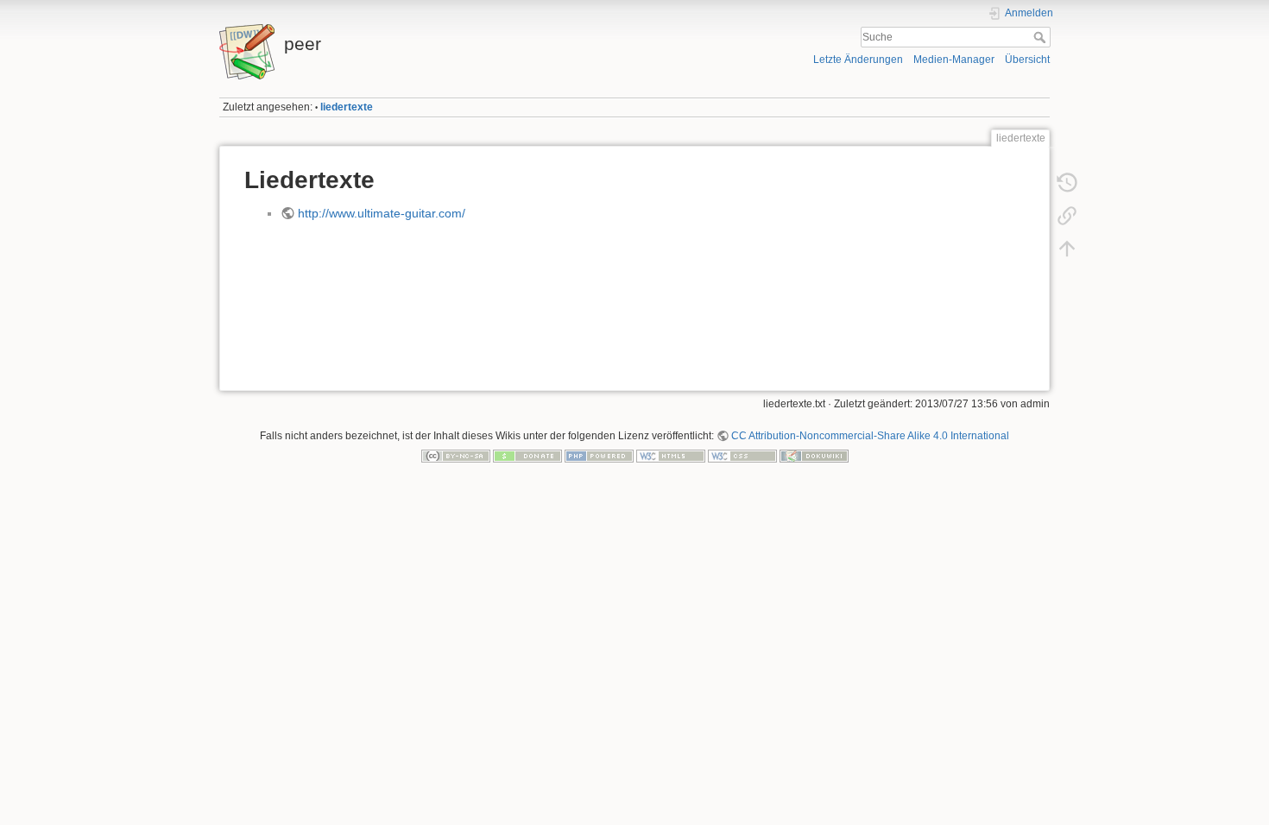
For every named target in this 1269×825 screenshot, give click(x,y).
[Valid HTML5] (670, 456)
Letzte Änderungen (858, 60)
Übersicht (1027, 60)
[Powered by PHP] (599, 456)
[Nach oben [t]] (1067, 248)
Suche (1041, 37)
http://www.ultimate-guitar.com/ (381, 213)
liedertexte (346, 107)
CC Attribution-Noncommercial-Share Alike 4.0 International (870, 436)
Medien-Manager (953, 60)
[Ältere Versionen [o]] (1067, 183)
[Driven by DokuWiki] (814, 456)
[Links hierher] (1067, 215)
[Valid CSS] (742, 456)
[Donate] (527, 456)
